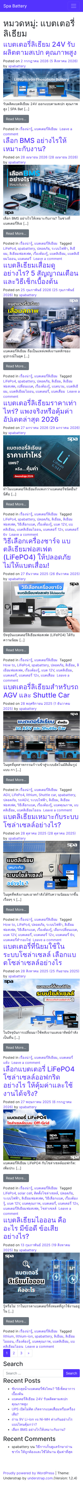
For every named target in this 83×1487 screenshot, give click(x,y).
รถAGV (23, 800)
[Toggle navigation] (74, 6)
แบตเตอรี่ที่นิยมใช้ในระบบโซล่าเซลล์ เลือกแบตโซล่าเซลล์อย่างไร (39, 954)
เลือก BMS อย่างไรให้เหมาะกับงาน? (35, 144)
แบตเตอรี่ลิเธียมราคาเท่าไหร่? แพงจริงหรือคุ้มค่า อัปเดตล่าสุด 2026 (40, 411)
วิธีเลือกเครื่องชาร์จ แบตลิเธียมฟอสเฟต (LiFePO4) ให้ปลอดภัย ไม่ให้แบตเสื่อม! (37, 553)
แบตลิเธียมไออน (21, 391)
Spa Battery (15, 5)
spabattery (17, 66)
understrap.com (40, 1478)
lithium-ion (24, 1336)
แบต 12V (60, 524)
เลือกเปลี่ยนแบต (65, 929)
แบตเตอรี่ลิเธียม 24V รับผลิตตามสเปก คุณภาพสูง (40, 48)
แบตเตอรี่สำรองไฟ (17, 940)
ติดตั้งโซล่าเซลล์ (46, 1193)
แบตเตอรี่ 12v (53, 529)
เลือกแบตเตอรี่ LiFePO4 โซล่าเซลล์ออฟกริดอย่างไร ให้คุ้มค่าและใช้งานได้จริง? (39, 1081)
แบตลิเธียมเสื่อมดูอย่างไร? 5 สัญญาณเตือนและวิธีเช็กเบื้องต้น (40, 273)
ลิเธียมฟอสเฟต (20, 253)
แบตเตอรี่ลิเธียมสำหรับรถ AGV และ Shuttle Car (40, 691)
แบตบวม (58, 386)
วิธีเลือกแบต (26, 524)
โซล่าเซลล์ (48, 1208)
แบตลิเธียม (58, 253)
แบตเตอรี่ (24, 259)
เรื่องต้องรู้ (40, 253)
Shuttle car (47, 795)
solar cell (25, 1193)
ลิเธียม (56, 381)
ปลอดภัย (43, 248)
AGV (6, 795)
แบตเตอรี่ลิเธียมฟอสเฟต (21, 1208)
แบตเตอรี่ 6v (65, 935)
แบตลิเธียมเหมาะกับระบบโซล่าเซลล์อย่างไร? (41, 820)
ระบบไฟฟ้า (60, 248)
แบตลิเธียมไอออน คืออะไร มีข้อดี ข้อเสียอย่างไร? (34, 1228)
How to (9, 665)
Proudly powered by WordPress (28, 1473)
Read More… (17, 119)
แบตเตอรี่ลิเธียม (45, 129)
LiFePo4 (9, 248)
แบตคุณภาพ (63, 805)
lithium (31, 795)
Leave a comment (47, 259)
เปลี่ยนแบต (25, 386)
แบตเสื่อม (58, 391)
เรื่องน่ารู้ (25, 129)
